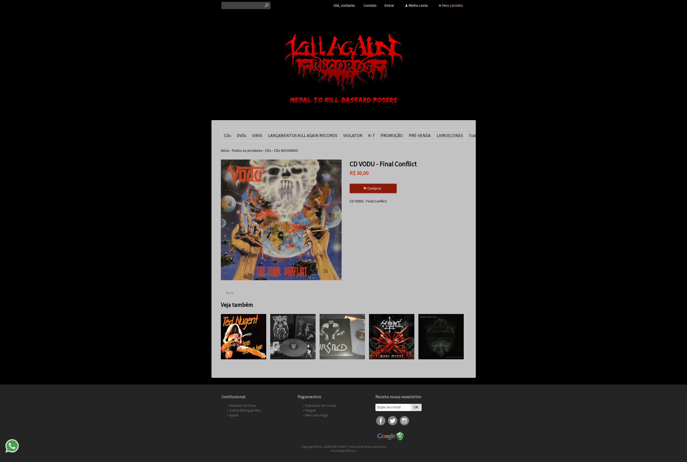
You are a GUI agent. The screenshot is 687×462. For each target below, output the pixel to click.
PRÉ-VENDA (420, 135)
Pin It (229, 293)
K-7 (371, 135)
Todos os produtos (247, 150)
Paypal (310, 410)
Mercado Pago (316, 415)
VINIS (257, 135)
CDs (227, 135)
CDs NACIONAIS (286, 150)
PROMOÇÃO (392, 135)
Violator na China (242, 405)
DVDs (241, 135)
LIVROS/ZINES (450, 135)
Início (225, 150)
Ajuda (233, 415)
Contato (370, 5)
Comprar (373, 188)
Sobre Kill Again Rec (245, 410)
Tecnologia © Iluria (343, 451)
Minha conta (418, 5)
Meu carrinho (452, 5)
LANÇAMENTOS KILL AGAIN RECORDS (302, 135)
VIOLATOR (352, 135)
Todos (474, 135)
